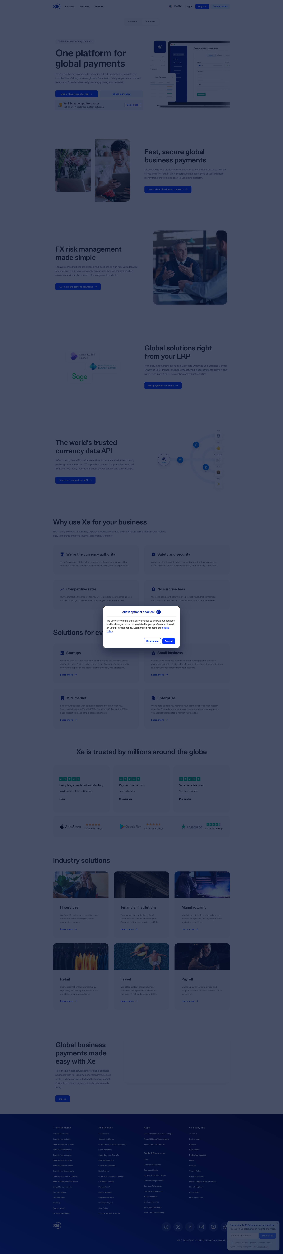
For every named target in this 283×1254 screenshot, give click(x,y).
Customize (152, 641)
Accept (168, 641)
